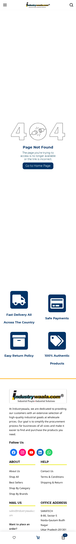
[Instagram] (22, 452)
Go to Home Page (38, 165)
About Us (14, 471)
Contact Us (47, 471)
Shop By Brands (18, 494)
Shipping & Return (52, 482)
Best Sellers (16, 482)
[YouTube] (31, 452)
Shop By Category (19, 488)
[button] (12, 537)
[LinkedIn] (40, 452)
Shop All (14, 477)
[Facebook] (13, 452)
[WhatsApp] (48, 452)
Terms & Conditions (52, 477)
